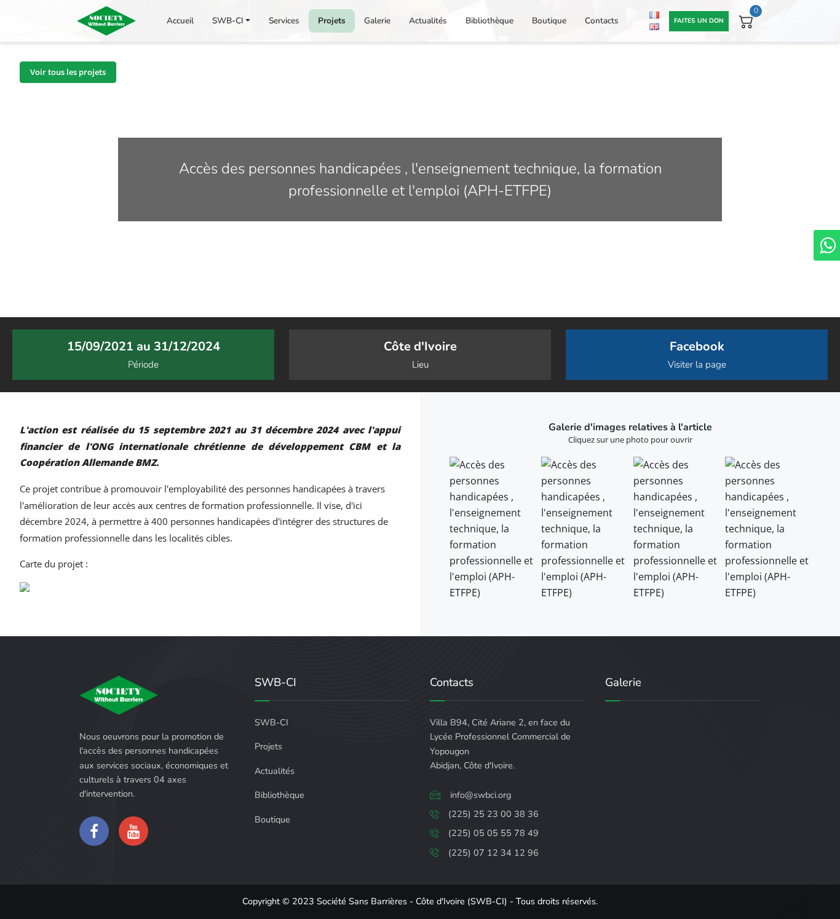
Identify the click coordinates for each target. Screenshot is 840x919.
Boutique (549, 20)
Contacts (602, 20)
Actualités (428, 20)
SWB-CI (228, 20)
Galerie (377, 20)
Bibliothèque (489, 20)
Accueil (180, 20)
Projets (332, 20)
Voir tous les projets (68, 71)
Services (284, 20)
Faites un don (699, 20)
